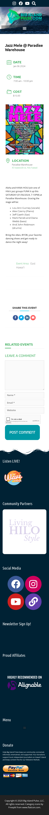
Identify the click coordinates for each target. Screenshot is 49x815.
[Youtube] (27, 3)
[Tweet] (21, 317)
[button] (24, 28)
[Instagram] (14, 3)
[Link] (33, 601)
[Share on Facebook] (15, 317)
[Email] (33, 317)
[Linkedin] (27, 317)
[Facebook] (21, 3)
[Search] (34, 3)
